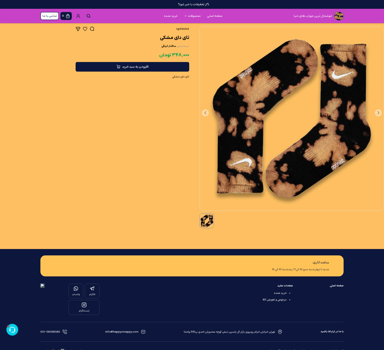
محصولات (194, 16)
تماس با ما (49, 16)
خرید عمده (171, 16)
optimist (182, 29)
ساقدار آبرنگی (168, 46)
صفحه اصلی (214, 16)
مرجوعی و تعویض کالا (274, 300)
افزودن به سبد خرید (135, 66)
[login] (78, 16)
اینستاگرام (84, 311)
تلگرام (92, 294)
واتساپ (76, 294)
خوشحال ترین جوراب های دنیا (313, 16)
